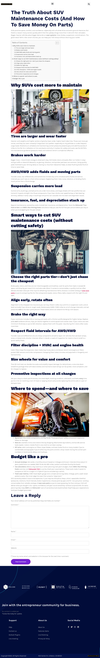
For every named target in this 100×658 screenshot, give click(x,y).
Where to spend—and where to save (25, 76)
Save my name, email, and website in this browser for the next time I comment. (41, 556)
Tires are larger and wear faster (25, 48)
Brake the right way (22, 65)
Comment (15, 505)
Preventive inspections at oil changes (27, 74)
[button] (52, 3)
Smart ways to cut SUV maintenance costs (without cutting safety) (35, 59)
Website (14, 548)
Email (13, 540)
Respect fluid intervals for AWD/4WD (27, 67)
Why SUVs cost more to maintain (24, 46)
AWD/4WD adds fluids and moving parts (28, 52)
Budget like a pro (19, 78)
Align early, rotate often (23, 63)
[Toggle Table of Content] (56, 43)
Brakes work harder (22, 50)
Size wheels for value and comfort (27, 71)
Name (13, 531)
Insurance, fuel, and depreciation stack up (28, 56)
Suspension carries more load (25, 54)
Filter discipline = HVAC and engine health (29, 69)
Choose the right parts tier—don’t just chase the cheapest (33, 61)
